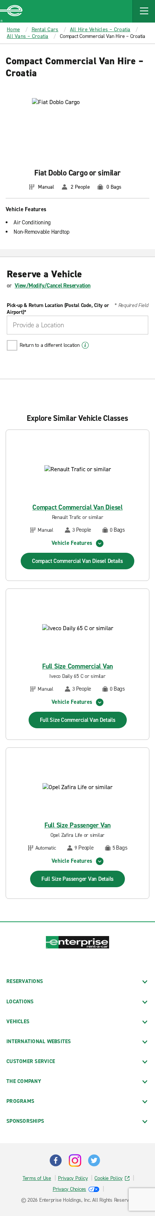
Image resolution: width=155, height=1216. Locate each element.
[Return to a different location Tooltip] (85, 345)
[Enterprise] (11, 11)
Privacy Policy (73, 1178)
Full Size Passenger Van (77, 825)
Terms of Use (37, 1178)
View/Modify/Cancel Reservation (53, 285)
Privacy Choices (69, 1189)
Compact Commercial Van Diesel (77, 507)
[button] (143, 11)
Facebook (55, 1160)
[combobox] (77, 325)
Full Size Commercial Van (77, 666)
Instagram (75, 1160)
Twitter (94, 1160)
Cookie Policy (108, 1178)
